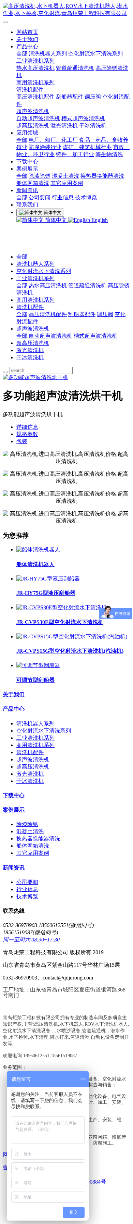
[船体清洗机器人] (38, 549)
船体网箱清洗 (32, 183)
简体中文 (56, 220)
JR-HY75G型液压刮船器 (45, 593)
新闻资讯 (27, 190)
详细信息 (27, 427)
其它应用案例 (66, 183)
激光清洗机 (64, 125)
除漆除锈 (39, 176)
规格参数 (27, 434)
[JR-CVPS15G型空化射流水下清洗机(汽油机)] (71, 636)
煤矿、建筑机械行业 (87, 147)
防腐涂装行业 (45, 147)
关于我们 (27, 39)
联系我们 (27, 205)
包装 (21, 441)
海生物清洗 (109, 154)
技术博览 (86, 197)
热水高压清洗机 (35, 68)
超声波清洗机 (32, 111)
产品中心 (27, 46)
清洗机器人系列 (48, 54)
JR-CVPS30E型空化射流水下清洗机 (59, 622)
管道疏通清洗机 (75, 68)
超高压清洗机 (32, 125)
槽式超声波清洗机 (83, 118)
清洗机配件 (30, 89)
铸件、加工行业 (75, 154)
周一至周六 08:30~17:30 (31, 939)
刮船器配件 (69, 97)
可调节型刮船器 (35, 680)
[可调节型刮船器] (38, 665)
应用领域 (27, 133)
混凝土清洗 (65, 176)
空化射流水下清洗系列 (95, 54)
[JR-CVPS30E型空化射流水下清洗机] (61, 607)
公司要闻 (39, 197)
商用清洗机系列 (35, 82)
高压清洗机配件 (35, 97)
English (99, 220)
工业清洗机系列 (35, 61)
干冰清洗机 (92, 125)
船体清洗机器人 (35, 564)
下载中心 (27, 161)
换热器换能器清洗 (102, 176)
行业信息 (63, 197)
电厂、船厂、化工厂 (53, 140)
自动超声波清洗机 (38, 118)
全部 (21, 54)
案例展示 (27, 169)
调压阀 (93, 97)
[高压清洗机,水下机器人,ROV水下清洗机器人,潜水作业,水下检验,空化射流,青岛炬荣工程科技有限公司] (66, 10)
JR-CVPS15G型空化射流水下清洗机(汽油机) (69, 651)
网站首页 (27, 32)
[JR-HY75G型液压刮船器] (48, 579)
